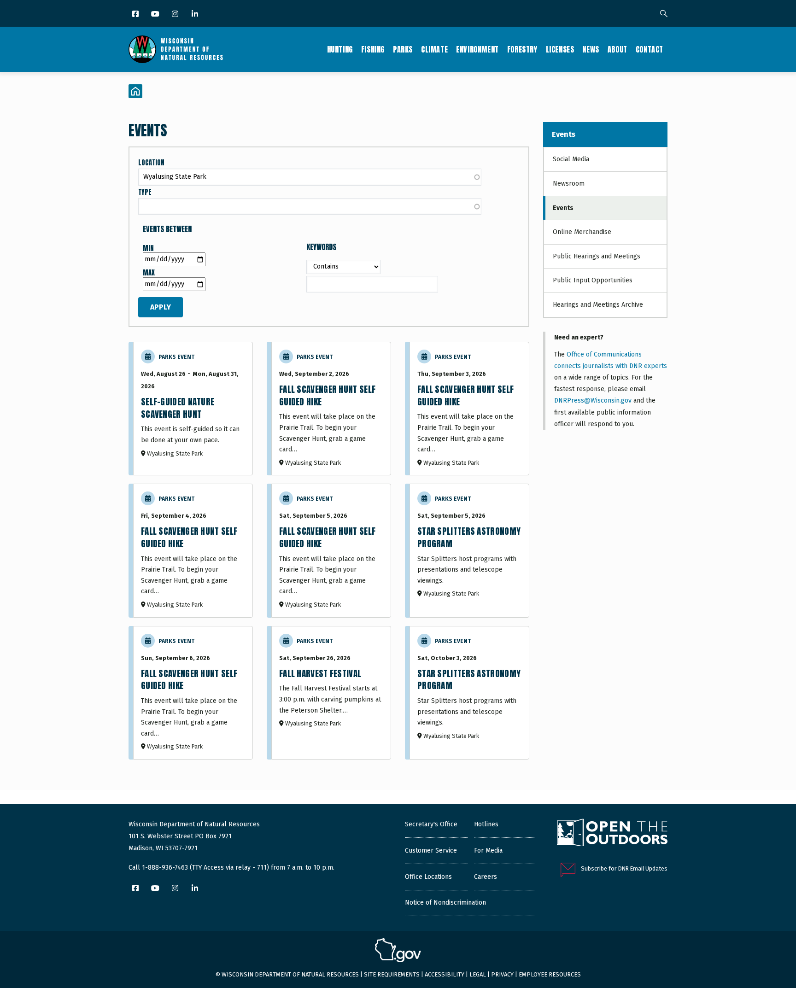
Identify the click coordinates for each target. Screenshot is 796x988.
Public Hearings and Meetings (596, 256)
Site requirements (392, 974)
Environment (477, 49)
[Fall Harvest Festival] (331, 692)
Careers (485, 877)
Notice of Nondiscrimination (445, 902)
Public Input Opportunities (592, 280)
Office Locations (428, 877)
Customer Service (431, 850)
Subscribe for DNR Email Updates (624, 868)
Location (151, 163)
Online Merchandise (582, 232)
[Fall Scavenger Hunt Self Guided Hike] (331, 408)
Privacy (502, 974)
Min (148, 248)
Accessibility (444, 974)
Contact (649, 49)
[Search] (663, 14)
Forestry (522, 49)
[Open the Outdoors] (612, 833)
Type (145, 192)
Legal (477, 974)
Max (149, 273)
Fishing (373, 49)
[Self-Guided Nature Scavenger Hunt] (193, 408)
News (590, 49)
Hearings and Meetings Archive (598, 305)
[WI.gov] (398, 951)
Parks (403, 49)
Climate (434, 49)
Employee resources (550, 974)
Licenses (560, 49)
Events (563, 134)
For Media (488, 850)
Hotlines (486, 824)
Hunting (340, 49)
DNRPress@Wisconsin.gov (593, 400)
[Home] (176, 49)
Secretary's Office (431, 824)
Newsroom (569, 183)
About (617, 49)
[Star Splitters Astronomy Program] (469, 550)
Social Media (571, 159)
